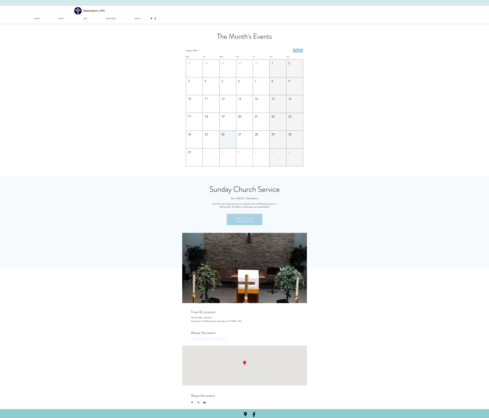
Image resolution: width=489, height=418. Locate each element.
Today (298, 50)
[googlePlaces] (151, 18)
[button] (194, 68)
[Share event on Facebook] (192, 402)
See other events (244, 221)
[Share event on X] (198, 402)
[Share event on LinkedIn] (204, 402)
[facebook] (155, 18)
